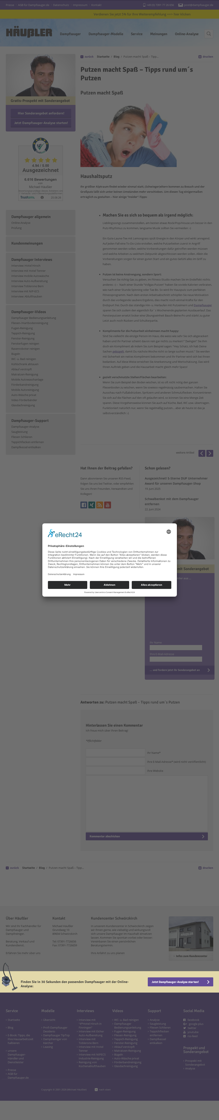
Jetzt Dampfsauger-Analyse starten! (175, 982)
